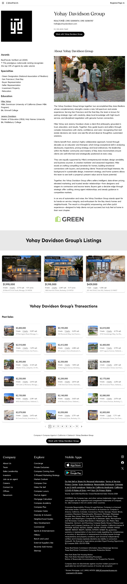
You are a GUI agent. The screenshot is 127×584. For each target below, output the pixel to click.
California (61, 435)
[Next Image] (38, 269)
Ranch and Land (41, 539)
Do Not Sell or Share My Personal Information (85, 481)
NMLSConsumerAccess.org (106, 570)
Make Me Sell (40, 487)
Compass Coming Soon (44, 471)
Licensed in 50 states (74, 573)
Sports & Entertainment (44, 531)
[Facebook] (122, 462)
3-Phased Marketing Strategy (47, 475)
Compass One (40, 483)
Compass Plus (40, 507)
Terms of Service (113, 481)
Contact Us (8, 487)
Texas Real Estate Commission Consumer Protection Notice (88, 550)
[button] (3, 3)
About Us (7, 463)
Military (37, 535)
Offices (6, 491)
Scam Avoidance (86, 484)
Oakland (70, 435)
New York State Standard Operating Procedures (83, 557)
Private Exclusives (41, 467)
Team (5, 467)
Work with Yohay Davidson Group (69, 34)
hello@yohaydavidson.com (65, 24)
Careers (6, 483)
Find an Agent (40, 495)
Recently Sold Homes (43, 547)
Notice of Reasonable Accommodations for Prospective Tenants (89, 559)
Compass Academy (42, 503)
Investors (7, 475)
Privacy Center (71, 484)
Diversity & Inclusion (42, 515)
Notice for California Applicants (99, 487)
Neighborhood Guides (43, 519)
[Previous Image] (5, 269)
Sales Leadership (10, 471)
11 (77, 426)
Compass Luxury (41, 491)
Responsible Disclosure (104, 484)
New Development (42, 523)
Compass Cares (41, 511)
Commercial (39, 527)
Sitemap (37, 551)
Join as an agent (10, 479)
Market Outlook (41, 479)
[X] (122, 468)
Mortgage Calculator (43, 499)
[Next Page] (82, 426)
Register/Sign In (117, 3)
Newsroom (7, 495)
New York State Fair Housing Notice (79, 555)
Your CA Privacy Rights (101, 490)
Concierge (38, 463)
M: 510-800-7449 (61, 29)
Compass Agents (49, 435)
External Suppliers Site (43, 543)
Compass (37, 435)
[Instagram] (122, 456)
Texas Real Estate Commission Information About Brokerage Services (91, 548)
